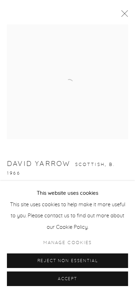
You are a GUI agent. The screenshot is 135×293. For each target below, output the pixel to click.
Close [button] (123, 15)
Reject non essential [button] (67, 261)
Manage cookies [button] (67, 243)
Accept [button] (67, 279)
